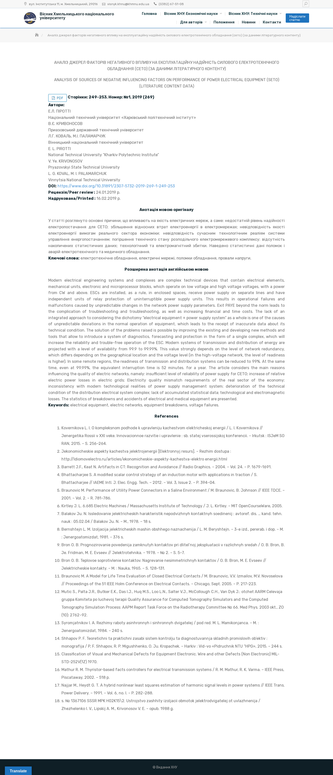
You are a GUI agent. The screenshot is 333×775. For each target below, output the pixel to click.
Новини (248, 22)
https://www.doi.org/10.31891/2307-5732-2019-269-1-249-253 (116, 186)
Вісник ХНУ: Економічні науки (191, 13)
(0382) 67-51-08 (171, 4)
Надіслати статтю (297, 18)
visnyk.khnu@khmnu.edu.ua (128, 4)
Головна (149, 13)
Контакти (272, 22)
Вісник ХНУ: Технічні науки (253, 13)
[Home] (37, 35)
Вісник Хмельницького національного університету (77, 16)
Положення (224, 22)
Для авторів (191, 22)
